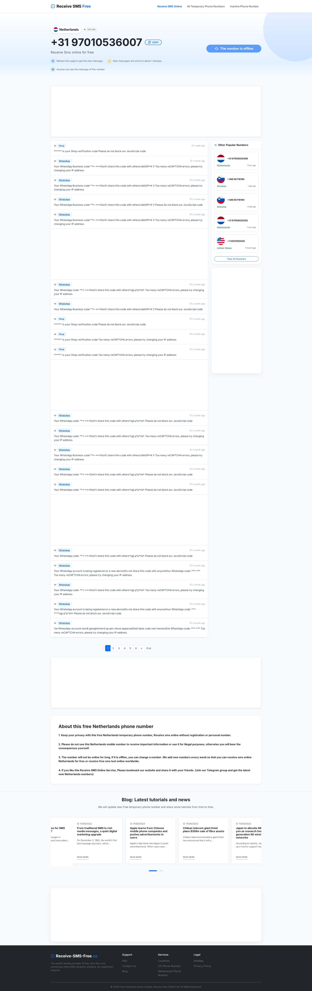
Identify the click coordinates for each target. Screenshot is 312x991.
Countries (164, 957)
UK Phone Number (169, 963)
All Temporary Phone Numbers (206, 6)
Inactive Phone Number (244, 6)
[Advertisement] (156, 111)
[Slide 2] (161, 867)
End (148, 648)
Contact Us (129, 963)
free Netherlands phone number (118, 726)
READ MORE (61, 857)
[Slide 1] (153, 867)
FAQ (124, 957)
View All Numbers (236, 258)
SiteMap (199, 957)
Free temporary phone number (136, 983)
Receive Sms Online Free (166, 983)
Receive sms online (166, 735)
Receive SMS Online (169, 6)
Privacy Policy (202, 963)
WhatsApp (64, 161)
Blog (125, 968)
